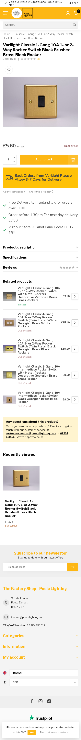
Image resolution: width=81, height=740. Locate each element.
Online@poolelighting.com (27, 617)
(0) (38, 59)
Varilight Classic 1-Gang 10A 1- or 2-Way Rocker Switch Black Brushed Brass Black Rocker (21, 509)
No (42, 732)
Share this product (39, 191)
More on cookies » (58, 732)
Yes (32, 732)
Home (6, 34)
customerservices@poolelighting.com (31, 433)
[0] (76, 13)
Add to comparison (14, 191)
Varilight (10, 59)
